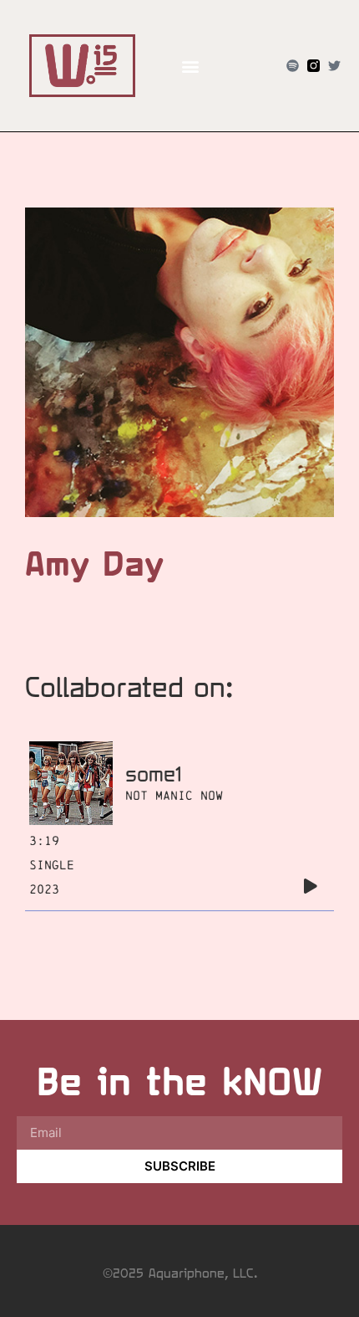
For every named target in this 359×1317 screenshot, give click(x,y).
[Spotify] (292, 65)
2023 (44, 889)
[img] (310, 886)
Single (51, 865)
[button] (190, 65)
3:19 (44, 840)
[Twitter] (334, 65)
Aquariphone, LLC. (203, 1272)
